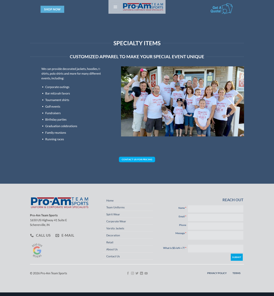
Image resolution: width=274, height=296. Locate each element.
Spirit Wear (113, 214)
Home (110, 200)
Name (182, 208)
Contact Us (113, 256)
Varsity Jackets (115, 228)
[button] (115, 6)
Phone (182, 225)
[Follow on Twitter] (136, 273)
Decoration (113, 235)
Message (180, 233)
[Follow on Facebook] (127, 273)
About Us (112, 249)
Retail (109, 242)
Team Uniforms (115, 207)
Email (182, 216)
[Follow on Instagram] (132, 273)
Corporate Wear (116, 221)
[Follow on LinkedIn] (141, 273)
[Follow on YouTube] (146, 273)
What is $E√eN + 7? (174, 247)
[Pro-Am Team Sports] (141, 7)
